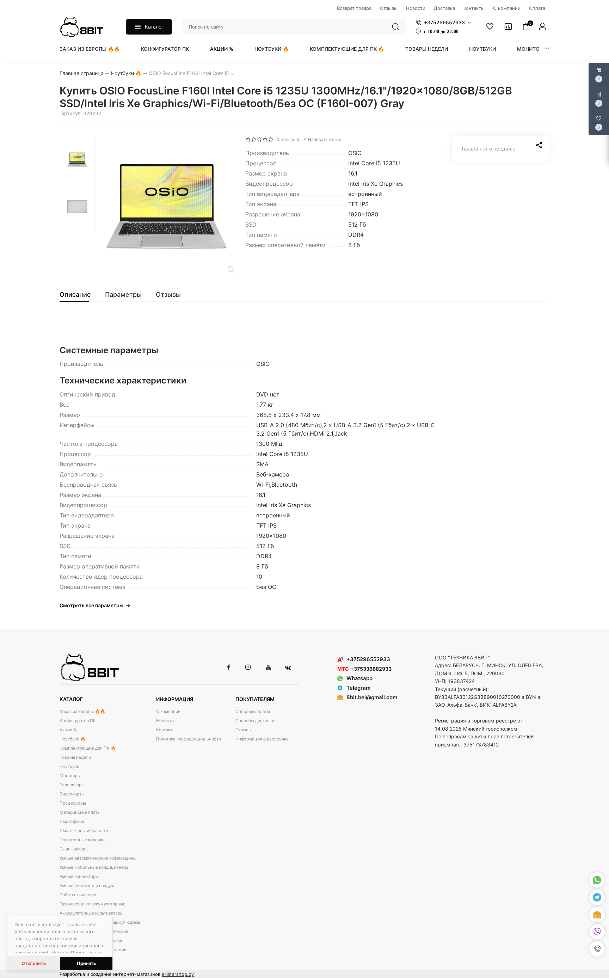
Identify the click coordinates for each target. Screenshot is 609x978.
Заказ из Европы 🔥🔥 (90, 49)
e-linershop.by (178, 974)
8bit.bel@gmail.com (371, 697)
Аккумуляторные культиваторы (91, 913)
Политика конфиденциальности (188, 739)
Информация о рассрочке (262, 739)
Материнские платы (80, 812)
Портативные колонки (82, 839)
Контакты (166, 729)
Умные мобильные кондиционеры (94, 867)
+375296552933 (368, 659)
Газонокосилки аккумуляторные (92, 903)
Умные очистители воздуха (88, 885)
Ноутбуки (482, 49)
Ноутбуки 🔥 (271, 49)
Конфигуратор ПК (165, 49)
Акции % (221, 49)
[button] (597, 949)
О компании (168, 711)
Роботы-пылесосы (79, 894)
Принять (86, 963)
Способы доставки (254, 720)
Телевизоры (72, 784)
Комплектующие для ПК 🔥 (347, 49)
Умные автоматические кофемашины (98, 858)
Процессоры (73, 803)
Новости (165, 720)
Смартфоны (72, 821)
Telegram (358, 687)
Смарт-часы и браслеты (85, 830)
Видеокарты (72, 793)
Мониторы (532, 49)
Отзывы (243, 729)
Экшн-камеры (74, 848)
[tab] (79, 295)
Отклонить (33, 963)
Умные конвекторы (79, 876)
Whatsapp (359, 678)
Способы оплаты (252, 711)
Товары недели (426, 49)
